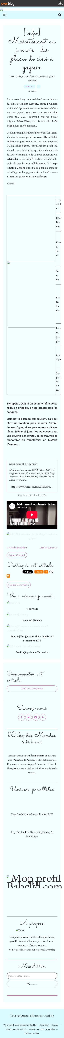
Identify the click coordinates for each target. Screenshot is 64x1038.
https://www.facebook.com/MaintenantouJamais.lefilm (32, 486)
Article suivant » (48, 547)
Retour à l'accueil (17, 555)
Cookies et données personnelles (43, 1029)
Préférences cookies (31, 1033)
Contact (55, 1025)
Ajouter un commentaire (32, 689)
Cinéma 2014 (15, 76)
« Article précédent (17, 547)
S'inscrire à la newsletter (18, 584)
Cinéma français (29, 76)
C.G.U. (25, 1029)
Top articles (44, 1025)
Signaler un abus (12, 1029)
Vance (28, 949)
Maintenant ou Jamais (23, 464)
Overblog (49, 1015)
